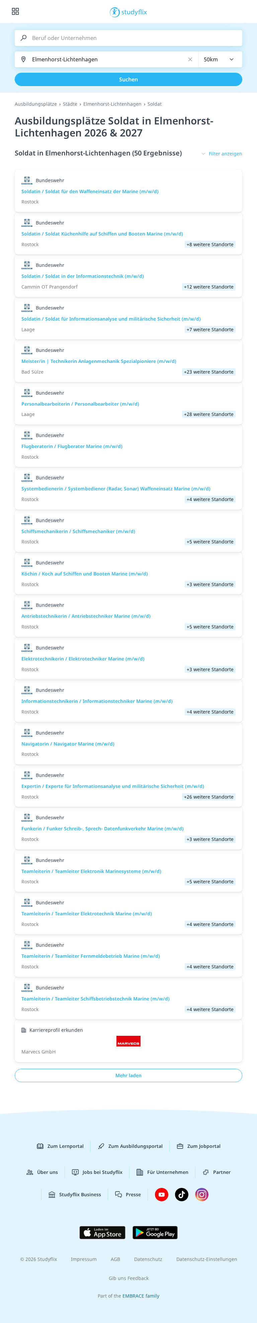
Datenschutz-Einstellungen (206, 1259)
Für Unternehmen (167, 1172)
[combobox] (220, 59)
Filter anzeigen (225, 153)
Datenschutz (148, 1259)
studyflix (134, 11)
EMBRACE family (140, 1296)
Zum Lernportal (66, 1146)
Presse (133, 1194)
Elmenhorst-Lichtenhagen (112, 104)
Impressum (84, 1259)
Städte (70, 104)
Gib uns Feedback (129, 1278)
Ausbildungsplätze (36, 104)
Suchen (128, 79)
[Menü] (15, 11)
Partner (222, 1172)
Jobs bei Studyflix (102, 1172)
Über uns (47, 1172)
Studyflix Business (80, 1194)
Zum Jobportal (204, 1146)
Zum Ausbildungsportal (135, 1146)
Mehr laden (128, 1075)
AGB (115, 1259)
